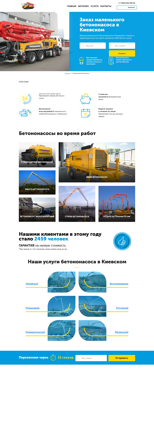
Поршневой (32, 308)
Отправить (122, 53)
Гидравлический (35, 332)
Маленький (121, 332)
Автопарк (83, 6)
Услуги (94, 6)
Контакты (105, 6)
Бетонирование (119, 283)
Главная (71, 6)
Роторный (122, 308)
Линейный (32, 283)
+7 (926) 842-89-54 (126, 3)
